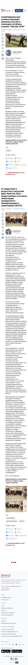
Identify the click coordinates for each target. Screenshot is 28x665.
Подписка (3, 621)
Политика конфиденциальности (9, 631)
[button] (2, 34)
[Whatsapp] (2, 644)
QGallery (22, 521)
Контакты (3, 610)
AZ (14, 662)
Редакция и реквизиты (7, 608)
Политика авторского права (8, 634)
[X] (9, 644)
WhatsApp (8, 142)
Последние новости (6, 597)
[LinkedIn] (19, 644)
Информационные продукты (8, 623)
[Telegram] (16, 644)
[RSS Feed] (23, 644)
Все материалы (16, 53)
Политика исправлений (7, 615)
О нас (2, 605)
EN (11, 662)
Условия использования (7, 629)
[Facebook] (6, 644)
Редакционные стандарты (8, 612)
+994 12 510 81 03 (5, 588)
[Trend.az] (5, 10)
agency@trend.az (5, 589)
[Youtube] (13, 644)
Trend (19, 70)
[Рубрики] (25, 10)
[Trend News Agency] (5, 576)
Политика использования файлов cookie (11, 636)
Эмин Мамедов (11, 518)
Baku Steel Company (12, 521)
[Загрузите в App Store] (6, 651)
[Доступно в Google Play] (17, 651)
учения (8, 150)
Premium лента (5, 599)
